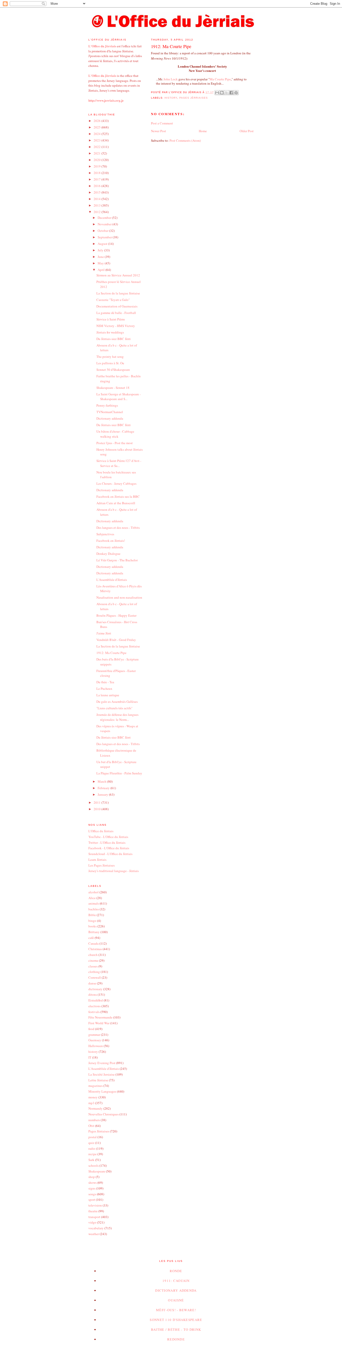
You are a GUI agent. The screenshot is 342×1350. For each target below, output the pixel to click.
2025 (97, 127)
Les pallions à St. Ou (110, 363)
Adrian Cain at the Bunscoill (115, 503)
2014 (97, 199)
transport (94, 1217)
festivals (94, 1011)
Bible (92, 915)
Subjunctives (105, 534)
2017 (97, 179)
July (101, 250)
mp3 (91, 1103)
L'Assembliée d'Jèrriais (111, 579)
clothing (94, 971)
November (105, 224)
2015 (97, 192)
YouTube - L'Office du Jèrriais (108, 836)
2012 (97, 212)
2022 (97, 146)
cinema (93, 960)
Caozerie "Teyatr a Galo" (113, 299)
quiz (91, 1142)
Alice (92, 898)
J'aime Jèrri (103, 633)
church (93, 954)
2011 (97, 802)
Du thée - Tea (105, 682)
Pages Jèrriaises (193, 97)
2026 (97, 120)
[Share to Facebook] (231, 92)
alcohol (93, 892)
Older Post (247, 131)
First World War (98, 1023)
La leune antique (107, 695)
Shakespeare (96, 1171)
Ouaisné (176, 1300)
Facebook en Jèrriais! (110, 540)
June (101, 256)
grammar (94, 1034)
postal (92, 1137)
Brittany (94, 932)
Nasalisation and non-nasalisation (119, 597)
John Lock (170, 79)
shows (92, 1182)
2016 (97, 186)
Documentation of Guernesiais (116, 306)
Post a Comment (162, 123)
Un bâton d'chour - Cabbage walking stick (115, 434)
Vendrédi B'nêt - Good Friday (116, 639)
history (170, 97)
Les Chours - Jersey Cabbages (116, 483)
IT (89, 1057)
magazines (95, 1085)
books (92, 926)
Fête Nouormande (100, 1017)
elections (94, 1006)
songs (92, 1194)
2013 (97, 205)
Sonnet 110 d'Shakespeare (176, 1319)
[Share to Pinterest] (236, 92)
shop (91, 1176)
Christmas (95, 949)
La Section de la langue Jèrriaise (118, 293)
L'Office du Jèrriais (100, 831)
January (103, 794)
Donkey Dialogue (108, 553)
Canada (93, 943)
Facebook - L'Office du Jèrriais (108, 848)
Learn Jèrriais (97, 859)
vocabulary (96, 1228)
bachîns (93, 909)
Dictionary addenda (109, 418)
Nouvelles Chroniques (103, 1114)
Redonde (176, 1339)
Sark (91, 1159)
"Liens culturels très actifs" (114, 708)
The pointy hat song (110, 356)
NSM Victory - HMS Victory (115, 325)
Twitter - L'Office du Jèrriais (106, 842)
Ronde (176, 1271)
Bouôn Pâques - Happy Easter (116, 615)
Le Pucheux (104, 688)
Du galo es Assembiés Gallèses (117, 701)
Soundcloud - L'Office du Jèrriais (110, 854)
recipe (92, 1154)
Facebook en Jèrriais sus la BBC (118, 496)
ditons (92, 994)
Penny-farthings (107, 405)
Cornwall (94, 977)
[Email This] (217, 92)
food (91, 1029)
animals (93, 903)
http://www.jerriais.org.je (106, 100)
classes (93, 966)
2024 (97, 133)
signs (91, 1188)
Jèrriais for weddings (110, 332)
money (93, 1097)
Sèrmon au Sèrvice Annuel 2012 (118, 275)
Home (203, 131)
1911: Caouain (176, 1280)
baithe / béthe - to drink (176, 1329)
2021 (97, 153)
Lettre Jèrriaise (98, 1080)
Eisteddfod (95, 1000)
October (103, 230)
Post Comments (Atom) (185, 140)
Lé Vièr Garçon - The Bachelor (117, 560)
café (91, 937)
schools (93, 1165)
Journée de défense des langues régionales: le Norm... (117, 717)
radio (91, 1148)
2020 (97, 159)
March (102, 781)
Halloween (95, 1046)
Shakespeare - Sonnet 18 (112, 387)
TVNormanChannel (109, 412)
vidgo (92, 1222)
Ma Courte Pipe (220, 79)
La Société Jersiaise (101, 1074)
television (95, 1205)
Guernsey (94, 1040)
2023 (97, 140)
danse (92, 983)
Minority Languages (102, 1091)
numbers (94, 1120)
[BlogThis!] (221, 92)
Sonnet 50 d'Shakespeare (113, 369)
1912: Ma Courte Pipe (111, 652)
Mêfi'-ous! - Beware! (176, 1310)
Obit (91, 1125)
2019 (97, 166)
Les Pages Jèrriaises (101, 865)
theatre (93, 1211)
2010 (97, 809)
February (104, 788)
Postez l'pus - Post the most (114, 443)
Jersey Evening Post (101, 1063)
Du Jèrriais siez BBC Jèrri (113, 338)
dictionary (95, 989)
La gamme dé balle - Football (116, 312)
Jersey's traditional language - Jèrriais (113, 871)
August (103, 243)
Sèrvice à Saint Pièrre (110, 319)
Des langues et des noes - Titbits (118, 527)
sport (91, 1199)
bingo (92, 920)
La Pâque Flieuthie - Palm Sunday (119, 773)
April (101, 269)
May (101, 263)
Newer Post (158, 131)
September (105, 237)
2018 (97, 173)
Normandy (95, 1108)
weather (93, 1234)
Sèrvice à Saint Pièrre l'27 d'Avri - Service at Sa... (118, 463)
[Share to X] (226, 92)
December (105, 217)
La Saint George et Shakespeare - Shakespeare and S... (118, 396)
